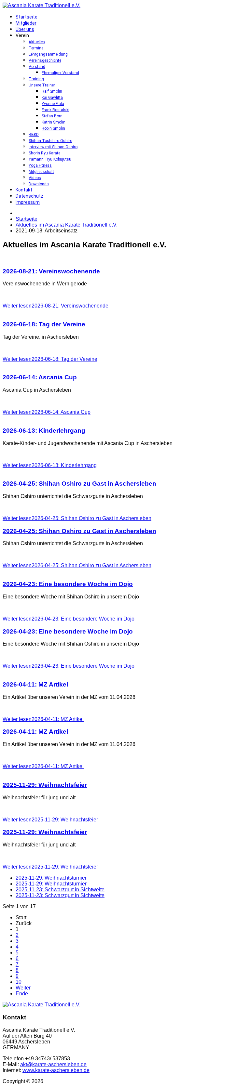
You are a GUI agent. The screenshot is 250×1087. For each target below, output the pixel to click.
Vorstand (37, 66)
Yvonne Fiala (53, 103)
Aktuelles (37, 42)
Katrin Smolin (53, 122)
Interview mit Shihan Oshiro (53, 147)
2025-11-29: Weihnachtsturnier (51, 878)
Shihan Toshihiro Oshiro (50, 140)
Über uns (25, 29)
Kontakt (24, 189)
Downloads (39, 184)
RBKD (34, 134)
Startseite (26, 17)
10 (18, 982)
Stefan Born (52, 116)
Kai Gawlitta (52, 97)
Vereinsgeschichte (45, 60)
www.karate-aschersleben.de (56, 1070)
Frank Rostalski (55, 110)
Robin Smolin (53, 128)
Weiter (23, 987)
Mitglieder (26, 23)
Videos (35, 178)
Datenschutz (29, 196)
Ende (22, 993)
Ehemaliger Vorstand (60, 73)
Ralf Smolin (52, 91)
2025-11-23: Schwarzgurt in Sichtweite (60, 889)
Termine (36, 48)
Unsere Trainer (42, 85)
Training (36, 79)
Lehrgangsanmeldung (48, 54)
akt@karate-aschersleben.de (53, 1064)
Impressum (28, 202)
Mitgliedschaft (41, 171)
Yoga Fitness (40, 165)
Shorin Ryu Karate (44, 153)
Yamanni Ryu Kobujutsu (50, 159)
